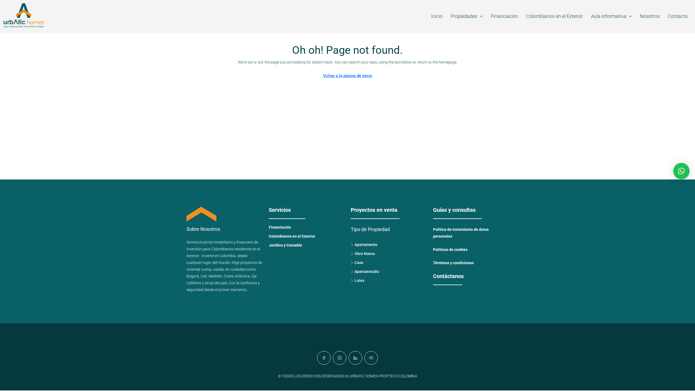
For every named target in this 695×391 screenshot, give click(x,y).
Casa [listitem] (359, 262)
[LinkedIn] (355, 358)
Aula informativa (608, 16)
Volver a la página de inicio (347, 75)
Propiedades (464, 16)
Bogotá (193, 276)
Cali (204, 276)
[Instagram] (339, 358)
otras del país (216, 283)
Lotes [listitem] (359, 280)
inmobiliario (223, 242)
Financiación (504, 16)
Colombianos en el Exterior (554, 16)
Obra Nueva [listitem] (365, 253)
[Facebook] (324, 358)
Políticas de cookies (450, 249)
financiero (244, 242)
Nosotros (650, 16)
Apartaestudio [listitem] (367, 271)
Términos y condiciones (453, 263)
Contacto (678, 16)
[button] (681, 171)
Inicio (437, 16)
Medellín (215, 276)
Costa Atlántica (237, 276)
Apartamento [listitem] (366, 244)
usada (218, 269)
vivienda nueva (199, 269)
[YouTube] (371, 358)
